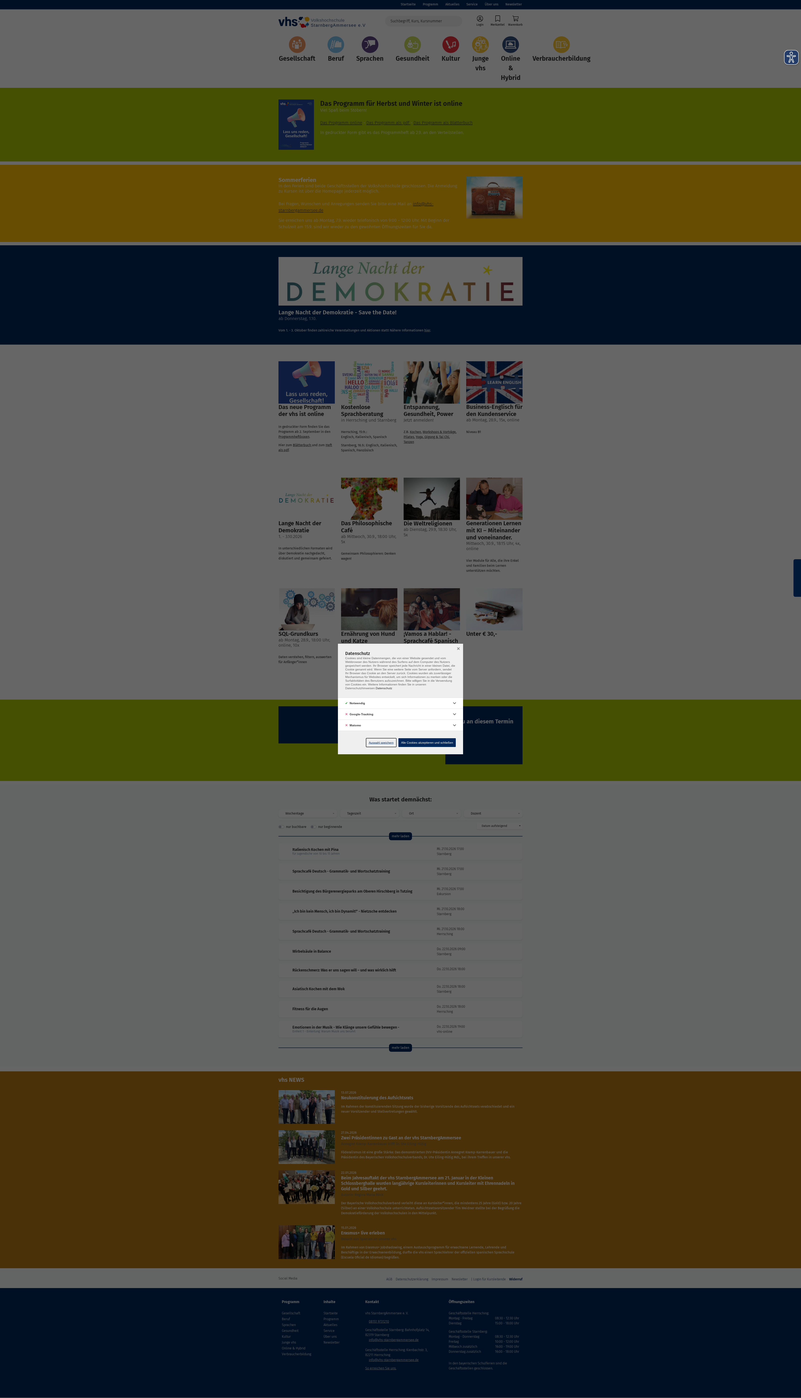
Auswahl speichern (381, 742)
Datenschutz (384, 688)
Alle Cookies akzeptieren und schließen (427, 742)
